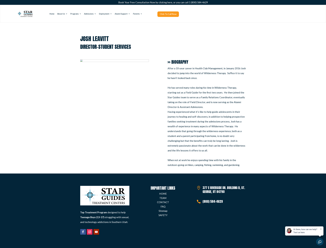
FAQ (163, 206)
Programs (74, 14)
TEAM (162, 198)
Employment (104, 14)
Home (51, 14)
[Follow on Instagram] (89, 232)
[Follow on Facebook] (83, 232)
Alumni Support (121, 14)
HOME (163, 193)
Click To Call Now (168, 14)
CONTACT (163, 202)
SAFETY (163, 215)
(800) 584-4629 (213, 201)
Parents (136, 14)
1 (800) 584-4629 (198, 2)
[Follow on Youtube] (96, 232)
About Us (61, 14)
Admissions (89, 14)
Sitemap (163, 210)
